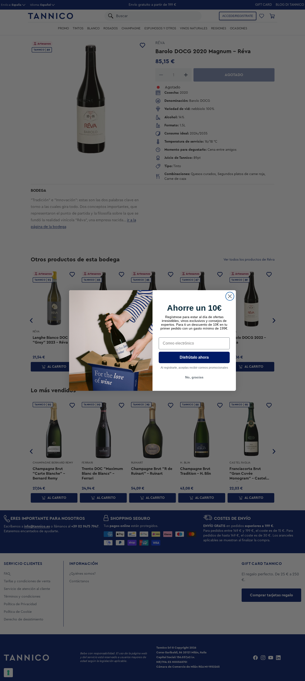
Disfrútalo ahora (194, 357)
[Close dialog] (230, 296)
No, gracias (194, 377)
